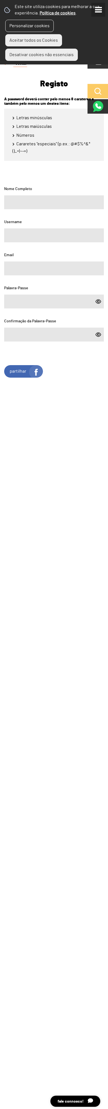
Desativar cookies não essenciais (41, 55)
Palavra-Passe (16, 287)
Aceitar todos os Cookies (33, 40)
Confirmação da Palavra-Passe (30, 320)
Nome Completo (18, 188)
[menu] (98, 10)
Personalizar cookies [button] (29, 26)
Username (13, 221)
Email (9, 254)
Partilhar (18, 371)
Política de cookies (58, 13)
